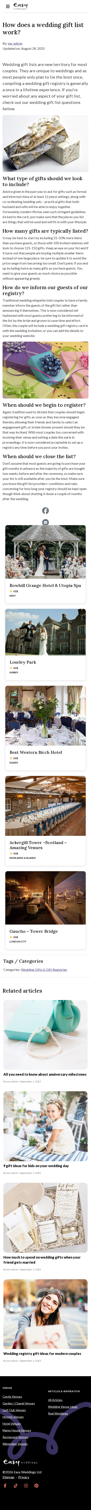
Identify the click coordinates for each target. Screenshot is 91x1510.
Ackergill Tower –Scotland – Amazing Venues (38, 845)
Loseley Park (23, 662)
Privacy (23, 1477)
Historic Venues (13, 1417)
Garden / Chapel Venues (19, 1403)
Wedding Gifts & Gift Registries (44, 970)
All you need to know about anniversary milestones (45, 1074)
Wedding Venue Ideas (62, 1406)
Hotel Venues (12, 1423)
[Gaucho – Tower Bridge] (45, 898)
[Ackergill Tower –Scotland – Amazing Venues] (45, 806)
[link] (5, 1485)
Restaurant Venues (15, 1437)
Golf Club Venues (14, 1410)
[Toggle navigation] (8, 6)
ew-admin (15, 43)
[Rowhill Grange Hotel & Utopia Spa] (45, 551)
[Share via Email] (45, 522)
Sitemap (8, 1477)
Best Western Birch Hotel (36, 752)
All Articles (55, 1400)
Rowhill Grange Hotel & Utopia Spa (45, 585)
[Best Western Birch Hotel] (45, 716)
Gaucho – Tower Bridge (34, 931)
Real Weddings (58, 1413)
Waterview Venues (15, 1444)
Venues (7, 1388)
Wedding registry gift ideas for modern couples (42, 1354)
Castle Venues (12, 1396)
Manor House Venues (17, 1430)
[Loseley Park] (45, 632)
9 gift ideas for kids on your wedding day (36, 1166)
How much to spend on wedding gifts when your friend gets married (42, 1259)
